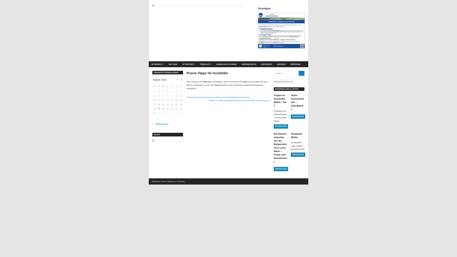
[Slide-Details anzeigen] (281, 30)
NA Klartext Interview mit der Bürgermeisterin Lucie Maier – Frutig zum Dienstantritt (280, 148)
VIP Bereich (156, 64)
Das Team (173, 64)
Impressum (296, 64)
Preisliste (205, 64)
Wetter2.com (288, 82)
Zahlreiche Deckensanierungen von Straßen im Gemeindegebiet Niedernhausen (219, 97)
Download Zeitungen (226, 64)
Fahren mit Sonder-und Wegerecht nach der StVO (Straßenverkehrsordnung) (239, 100)
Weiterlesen (281, 126)
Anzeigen (281, 64)
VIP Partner (187, 64)
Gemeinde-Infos (249, 64)
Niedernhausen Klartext (287, 89)
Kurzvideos (266, 64)
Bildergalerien (162, 124)
